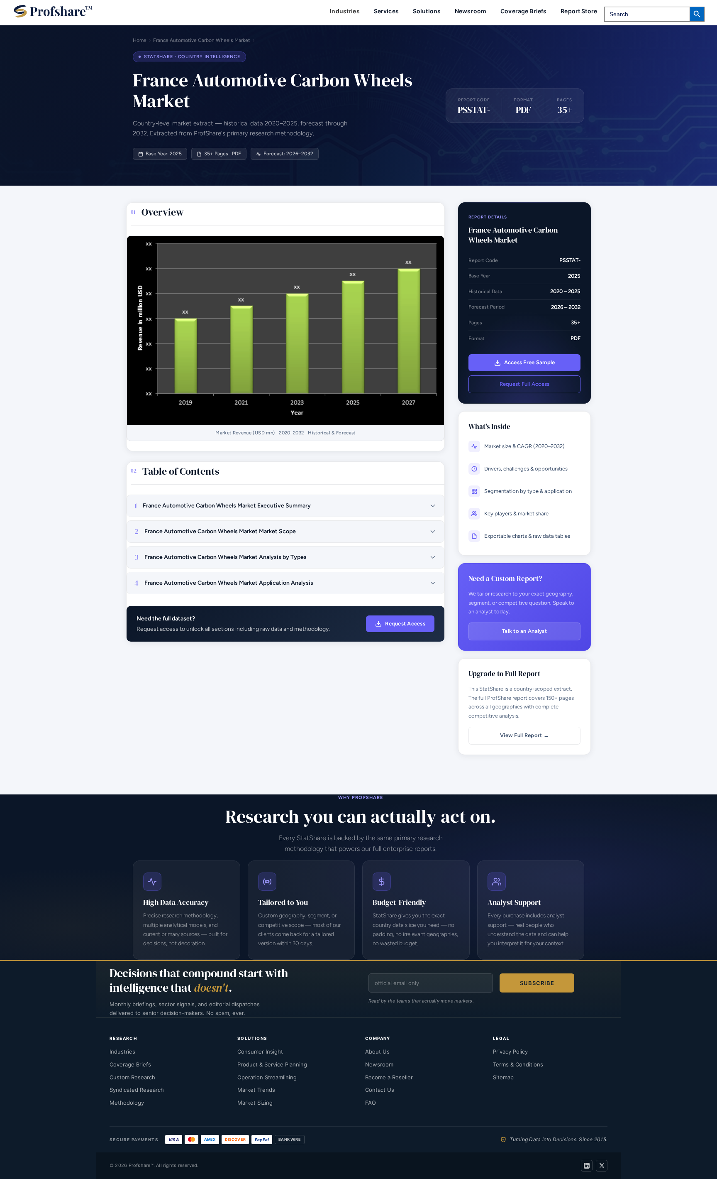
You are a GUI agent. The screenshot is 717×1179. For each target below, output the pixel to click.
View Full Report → (524, 735)
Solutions (427, 11)
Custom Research (132, 1077)
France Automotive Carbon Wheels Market (201, 40)
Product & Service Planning (272, 1064)
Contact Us (379, 1089)
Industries (122, 1051)
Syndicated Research (137, 1089)
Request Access (405, 623)
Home (139, 40)
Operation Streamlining (267, 1077)
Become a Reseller (389, 1077)
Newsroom (470, 11)
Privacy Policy (510, 1051)
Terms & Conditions (518, 1064)
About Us (377, 1051)
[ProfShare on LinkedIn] (587, 1166)
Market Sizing (255, 1102)
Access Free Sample (529, 362)
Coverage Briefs (523, 11)
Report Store (579, 11)
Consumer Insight (260, 1051)
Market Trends (256, 1089)
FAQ (370, 1102)
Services (386, 11)
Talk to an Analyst (524, 631)
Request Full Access (525, 384)
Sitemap (503, 1077)
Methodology (127, 1102)
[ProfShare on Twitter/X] (601, 1166)
